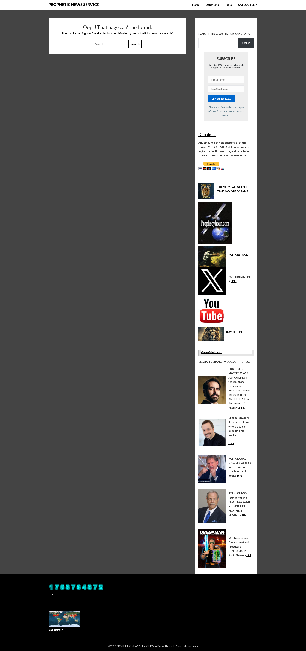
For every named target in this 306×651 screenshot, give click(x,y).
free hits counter (55, 595)
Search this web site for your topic (224, 33)
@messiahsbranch (211, 352)
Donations (212, 4)
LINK (234, 281)
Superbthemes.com (187, 645)
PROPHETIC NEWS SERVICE (74, 4)
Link (248, 555)
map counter (56, 629)
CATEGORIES (246, 4)
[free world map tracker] (64, 625)
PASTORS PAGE (238, 254)
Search (246, 42)
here (239, 475)
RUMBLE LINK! (235, 331)
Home (196, 4)
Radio (228, 4)
